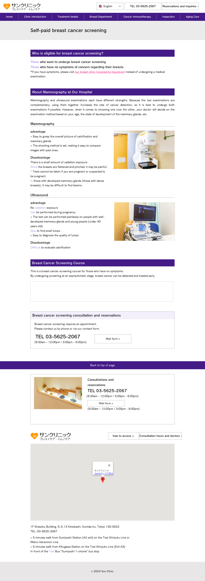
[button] (35, 17)
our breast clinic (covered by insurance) (100, 72)
